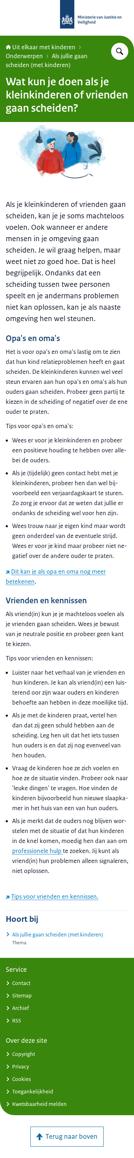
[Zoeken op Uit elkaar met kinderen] (119, 51)
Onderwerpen (24, 56)
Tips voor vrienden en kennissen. (54, 896)
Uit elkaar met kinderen (43, 47)
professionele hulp (37, 851)
